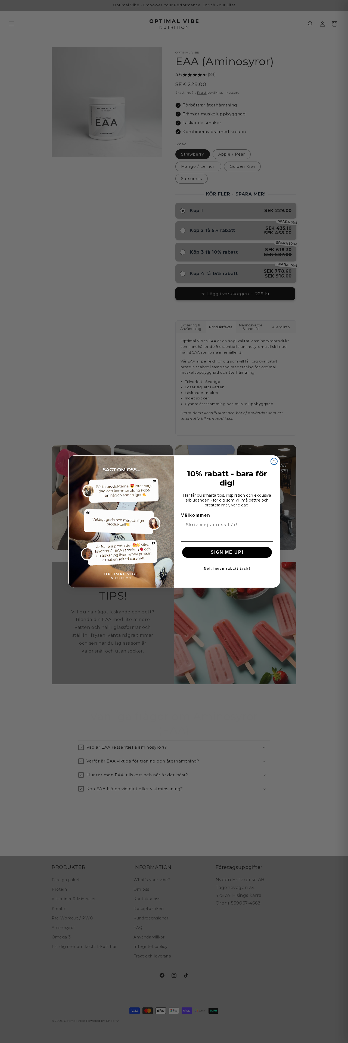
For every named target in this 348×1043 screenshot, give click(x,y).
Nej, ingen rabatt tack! (227, 569)
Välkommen (195, 515)
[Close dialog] (274, 461)
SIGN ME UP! (227, 552)
